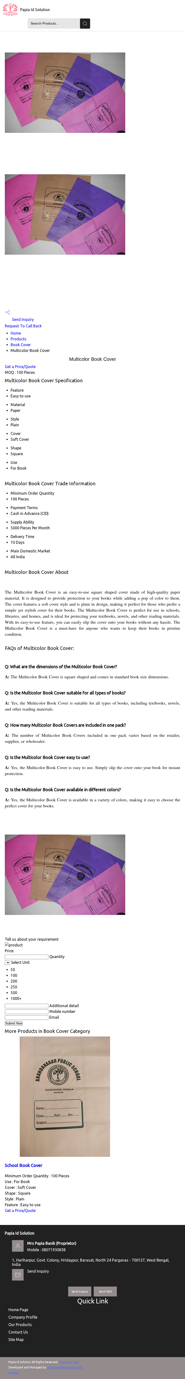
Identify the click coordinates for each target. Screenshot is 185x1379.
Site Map (16, 1339)
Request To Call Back (23, 326)
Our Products (20, 1324)
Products (18, 339)
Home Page (18, 1310)
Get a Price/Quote (20, 366)
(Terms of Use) (69, 1362)
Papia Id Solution (35, 9)
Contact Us (18, 1332)
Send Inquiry (22, 319)
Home (16, 333)
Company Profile (22, 1317)
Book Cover (21, 345)
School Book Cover (23, 1165)
